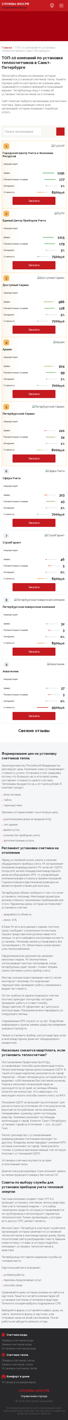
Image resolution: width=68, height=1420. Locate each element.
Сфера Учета (12, 478)
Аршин (7, 349)
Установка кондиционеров (19, 1382)
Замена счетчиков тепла (17, 1364)
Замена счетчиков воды (17, 1344)
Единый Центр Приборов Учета (24, 220)
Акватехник (11, 671)
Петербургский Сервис (19, 413)
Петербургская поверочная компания (29, 606)
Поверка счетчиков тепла (18, 1360)
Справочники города (15, 5)
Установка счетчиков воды (19, 1348)
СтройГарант (12, 542)
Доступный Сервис (16, 285)
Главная (7, 47)
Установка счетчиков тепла (19, 1368)
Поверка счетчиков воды (17, 1340)
